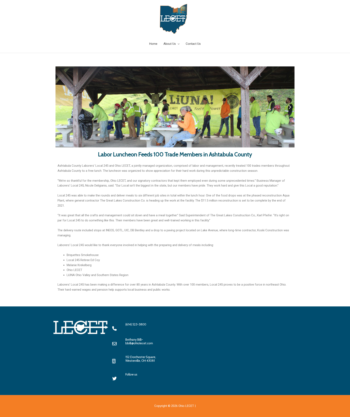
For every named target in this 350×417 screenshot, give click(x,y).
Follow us (131, 374)
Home (153, 44)
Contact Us (193, 44)
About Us (169, 44)
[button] (60, 107)
